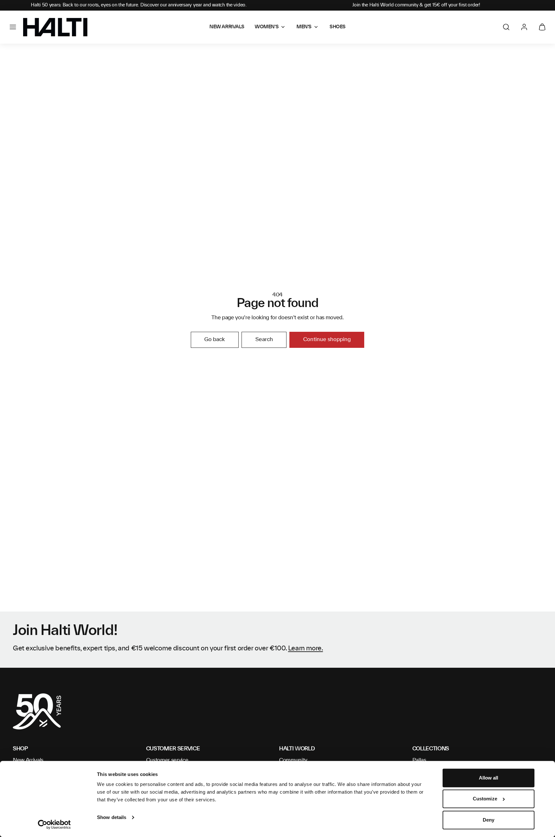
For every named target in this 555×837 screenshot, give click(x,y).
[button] (13, 27)
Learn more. (305, 648)
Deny (488, 820)
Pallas (419, 760)
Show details (111, 817)
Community (293, 760)
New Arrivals (28, 760)
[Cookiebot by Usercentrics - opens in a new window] (54, 824)
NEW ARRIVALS (226, 27)
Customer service (167, 760)
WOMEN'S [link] (266, 27)
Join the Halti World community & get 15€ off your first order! (416, 5)
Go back (214, 339)
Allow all (488, 777)
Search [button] (264, 339)
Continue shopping (327, 339)
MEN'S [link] (304, 27)
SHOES (338, 27)
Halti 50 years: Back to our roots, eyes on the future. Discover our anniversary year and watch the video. (139, 5)
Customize (485, 799)
